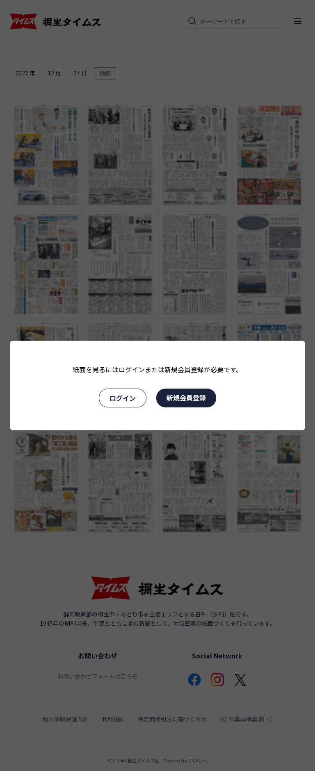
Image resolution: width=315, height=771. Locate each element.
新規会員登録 (186, 397)
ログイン (123, 398)
